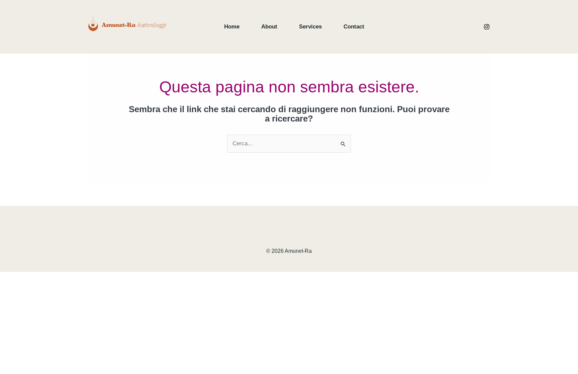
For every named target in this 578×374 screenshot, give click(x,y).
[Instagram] (487, 27)
